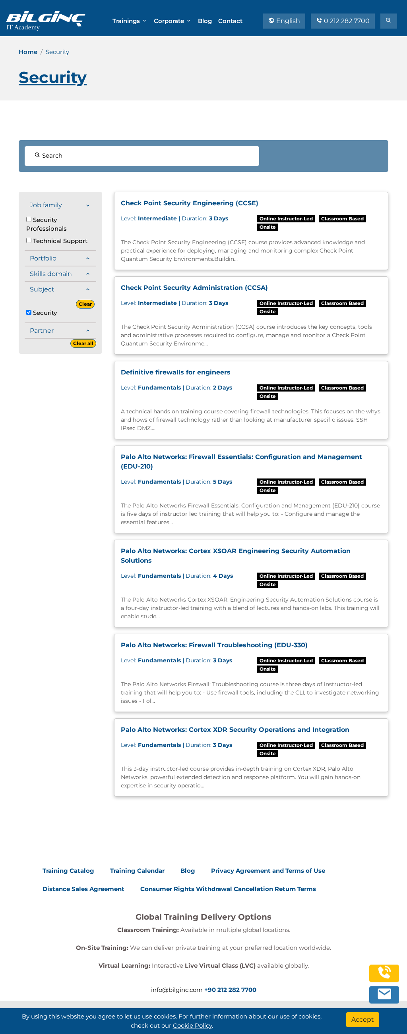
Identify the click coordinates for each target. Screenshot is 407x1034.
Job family (46, 205)
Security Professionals (46, 224)
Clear (85, 304)
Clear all (83, 343)
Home (28, 52)
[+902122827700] (384, 978)
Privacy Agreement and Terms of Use (268, 870)
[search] (388, 21)
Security (44, 312)
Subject (42, 289)
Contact (230, 21)
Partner (42, 330)
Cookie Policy (192, 1025)
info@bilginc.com (177, 989)
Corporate (170, 21)
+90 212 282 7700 (230, 989)
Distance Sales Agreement (83, 889)
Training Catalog (68, 870)
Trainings (126, 21)
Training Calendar (137, 870)
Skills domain (51, 274)
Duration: (174, 218)
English (287, 21)
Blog (205, 21)
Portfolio (43, 258)
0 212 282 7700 (346, 21)
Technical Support (59, 241)
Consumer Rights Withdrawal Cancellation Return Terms (228, 889)
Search (51, 155)
